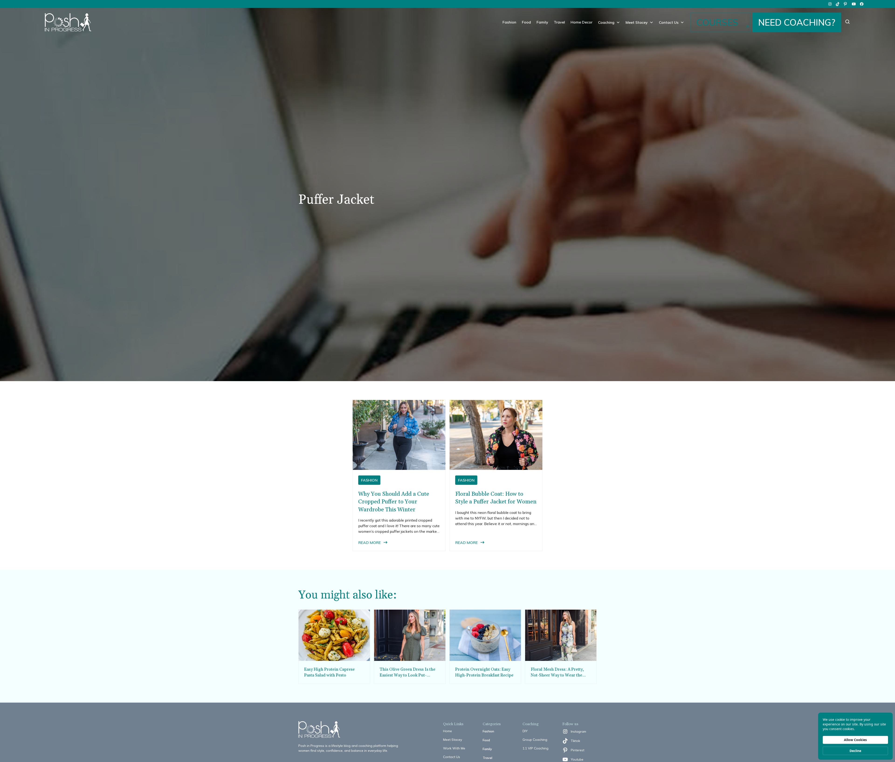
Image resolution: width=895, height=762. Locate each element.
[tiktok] (838, 4)
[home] (68, 22)
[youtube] (854, 4)
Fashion (509, 22)
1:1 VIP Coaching (535, 748)
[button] (609, 22)
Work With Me (454, 748)
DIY (525, 731)
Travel (559, 22)
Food (526, 22)
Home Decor (581, 22)
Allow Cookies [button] (855, 740)
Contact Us (451, 757)
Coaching (606, 22)
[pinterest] (846, 4)
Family (542, 22)
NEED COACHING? (796, 22)
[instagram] (830, 4)
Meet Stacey (452, 740)
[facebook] (862, 4)
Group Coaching (535, 740)
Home (447, 731)
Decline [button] (855, 750)
